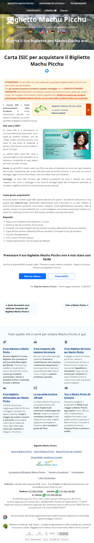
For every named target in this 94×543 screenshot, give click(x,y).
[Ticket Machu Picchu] (42, 32)
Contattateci (77, 472)
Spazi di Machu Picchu (21, 451)
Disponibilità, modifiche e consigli (46, 457)
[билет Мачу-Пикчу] (63, 32)
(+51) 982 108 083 (67, 491)
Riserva (64, 10)
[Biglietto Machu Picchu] (58, 32)
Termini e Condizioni (58, 472)
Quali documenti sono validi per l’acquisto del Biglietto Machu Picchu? (18, 308)
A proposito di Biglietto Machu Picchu (27, 472)
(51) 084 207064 (36, 491)
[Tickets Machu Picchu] (53, 32)
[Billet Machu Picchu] (47, 32)
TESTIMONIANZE (78, 3)
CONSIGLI (49, 10)
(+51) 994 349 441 (54, 495)
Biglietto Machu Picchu (47, 19)
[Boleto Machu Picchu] (31, 32)
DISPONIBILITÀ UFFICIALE (52, 3)
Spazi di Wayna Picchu (44, 451)
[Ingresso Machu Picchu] (36, 32)
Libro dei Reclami (47, 478)
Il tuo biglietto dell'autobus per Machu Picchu (16, 398)
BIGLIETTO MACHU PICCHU (21, 3)
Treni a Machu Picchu (76, 305)
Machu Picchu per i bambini (69, 451)
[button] (32, 276)
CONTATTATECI (33, 10)
